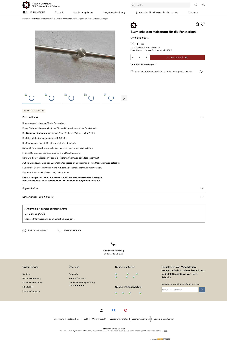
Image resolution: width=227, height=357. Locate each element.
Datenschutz (73, 318)
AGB (85, 318)
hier (165, 331)
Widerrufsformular (119, 318)
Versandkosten (154, 47)
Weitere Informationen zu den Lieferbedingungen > (50, 218)
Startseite (26, 19)
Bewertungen (38, 196)
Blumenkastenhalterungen (97, 19)
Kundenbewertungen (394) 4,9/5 (82, 284)
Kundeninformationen (32, 282)
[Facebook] (113, 310)
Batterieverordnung (31, 278)
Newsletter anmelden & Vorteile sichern (181, 284)
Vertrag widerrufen (141, 318)
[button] (197, 24)
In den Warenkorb (177, 57)
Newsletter (27, 286)
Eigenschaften (30, 188)
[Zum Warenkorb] (203, 5)
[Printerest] (125, 310)
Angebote (73, 274)
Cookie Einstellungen (164, 318)
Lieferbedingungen (31, 291)
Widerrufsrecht (98, 318)
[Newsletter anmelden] (202, 289)
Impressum (58, 318)
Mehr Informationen (37, 230)
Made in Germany (77, 278)
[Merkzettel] (195, 5)
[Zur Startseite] (41, 5)
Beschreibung (30, 117)
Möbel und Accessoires (41, 19)
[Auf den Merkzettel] (203, 24)
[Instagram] (101, 310)
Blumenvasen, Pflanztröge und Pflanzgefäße (68, 19)
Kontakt (26, 274)
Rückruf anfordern (72, 230)
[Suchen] (134, 5)
